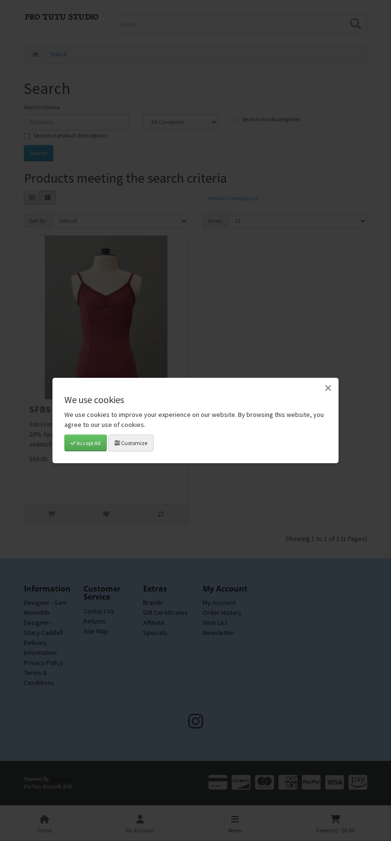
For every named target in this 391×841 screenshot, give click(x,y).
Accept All (88, 442)
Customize (133, 442)
